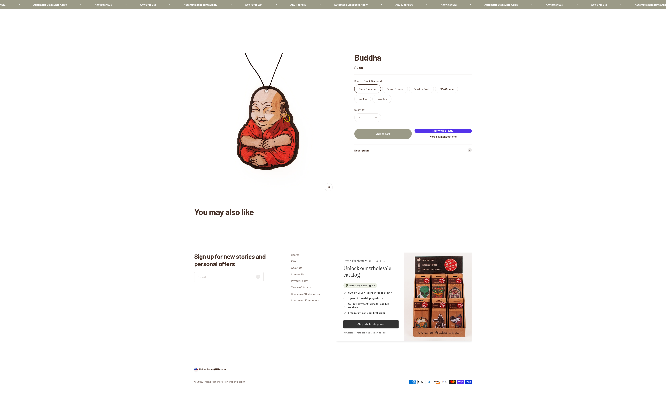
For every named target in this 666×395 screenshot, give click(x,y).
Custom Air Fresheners (305, 300)
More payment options (443, 136)
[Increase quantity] (376, 118)
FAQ (293, 261)
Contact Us (297, 274)
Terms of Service (301, 287)
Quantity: (360, 109)
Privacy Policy (299, 280)
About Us (296, 267)
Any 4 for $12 (127, 4)
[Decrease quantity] (360, 118)
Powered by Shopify (234, 381)
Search (295, 254)
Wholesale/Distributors (305, 294)
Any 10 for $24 (82, 4)
